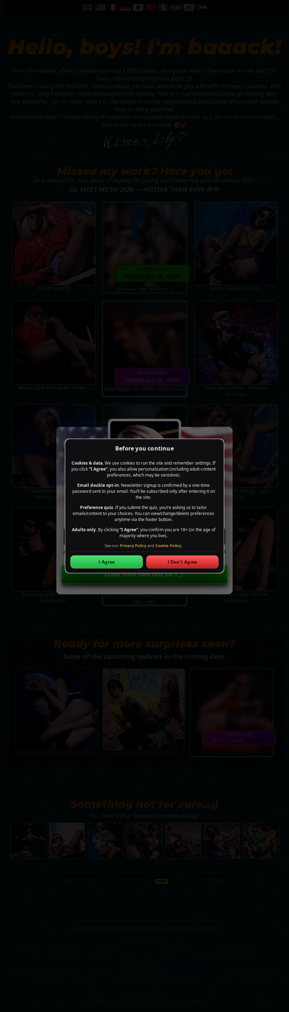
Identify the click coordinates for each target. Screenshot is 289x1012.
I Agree (107, 562)
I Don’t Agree (182, 562)
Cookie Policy (168, 545)
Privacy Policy (133, 545)
